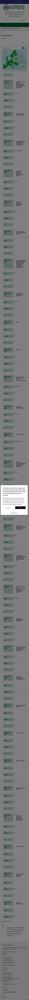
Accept (20, 508)
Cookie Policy (14, 513)
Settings (8, 508)
